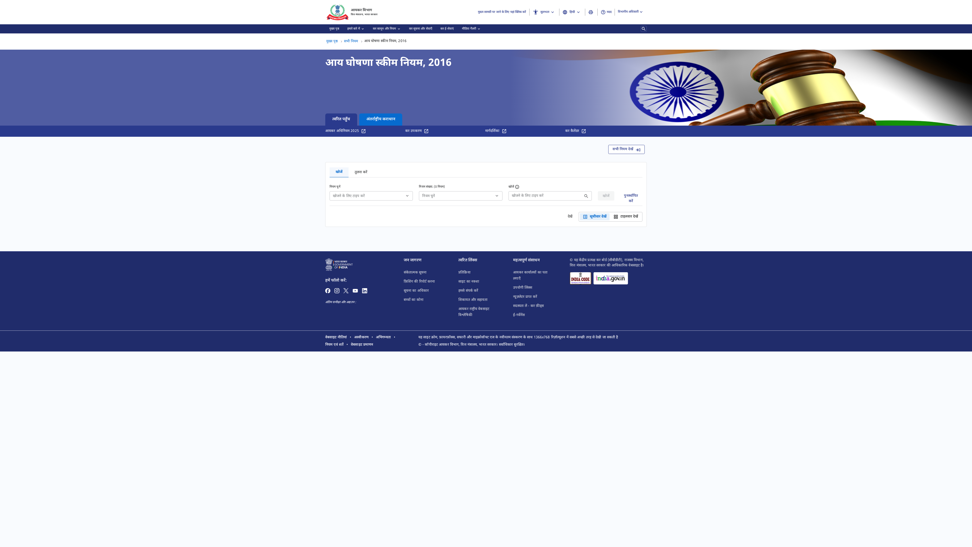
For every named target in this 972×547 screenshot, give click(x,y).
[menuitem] (334, 28)
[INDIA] (610, 278)
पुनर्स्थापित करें (631, 197)
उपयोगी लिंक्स (522, 287)
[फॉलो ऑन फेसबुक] (327, 291)
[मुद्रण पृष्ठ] (591, 12)
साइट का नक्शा (468, 281)
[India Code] (580, 278)
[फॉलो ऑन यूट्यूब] (355, 291)
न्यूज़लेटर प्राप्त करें (525, 297)
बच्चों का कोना (413, 300)
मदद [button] (609, 12)
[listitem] (336, 337)
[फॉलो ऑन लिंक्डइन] (364, 291)
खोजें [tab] (339, 172)
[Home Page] (339, 264)
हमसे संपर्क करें (468, 290)
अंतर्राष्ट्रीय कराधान (380, 119)
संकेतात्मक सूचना (415, 272)
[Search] (644, 29)
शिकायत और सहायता (472, 300)
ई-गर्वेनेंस (519, 315)
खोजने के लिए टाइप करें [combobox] (349, 196)
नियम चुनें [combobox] (428, 196)
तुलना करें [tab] (361, 172)
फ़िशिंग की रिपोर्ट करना (419, 281)
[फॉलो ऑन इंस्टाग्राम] (336, 291)
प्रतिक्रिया (464, 272)
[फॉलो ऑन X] (346, 291)
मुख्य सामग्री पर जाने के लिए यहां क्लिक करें (502, 12)
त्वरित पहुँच (341, 119)
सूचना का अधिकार (416, 290)
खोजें (511, 187)
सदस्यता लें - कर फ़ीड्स (528, 306)
